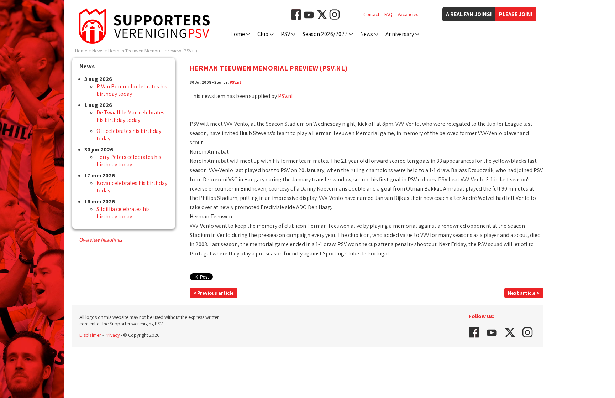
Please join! (516, 14)
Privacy (112, 335)
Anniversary (399, 34)
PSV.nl (235, 82)
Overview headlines (100, 239)
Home (237, 34)
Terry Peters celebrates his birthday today (128, 160)
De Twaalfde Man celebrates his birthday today (130, 116)
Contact (371, 14)
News (366, 34)
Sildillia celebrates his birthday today (123, 212)
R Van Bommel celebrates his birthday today (131, 90)
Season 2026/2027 (325, 34)
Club (262, 34)
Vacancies (408, 14)
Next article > (524, 293)
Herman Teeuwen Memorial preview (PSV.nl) (152, 50)
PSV (285, 34)
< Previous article (213, 293)
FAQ (388, 14)
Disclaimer (90, 335)
